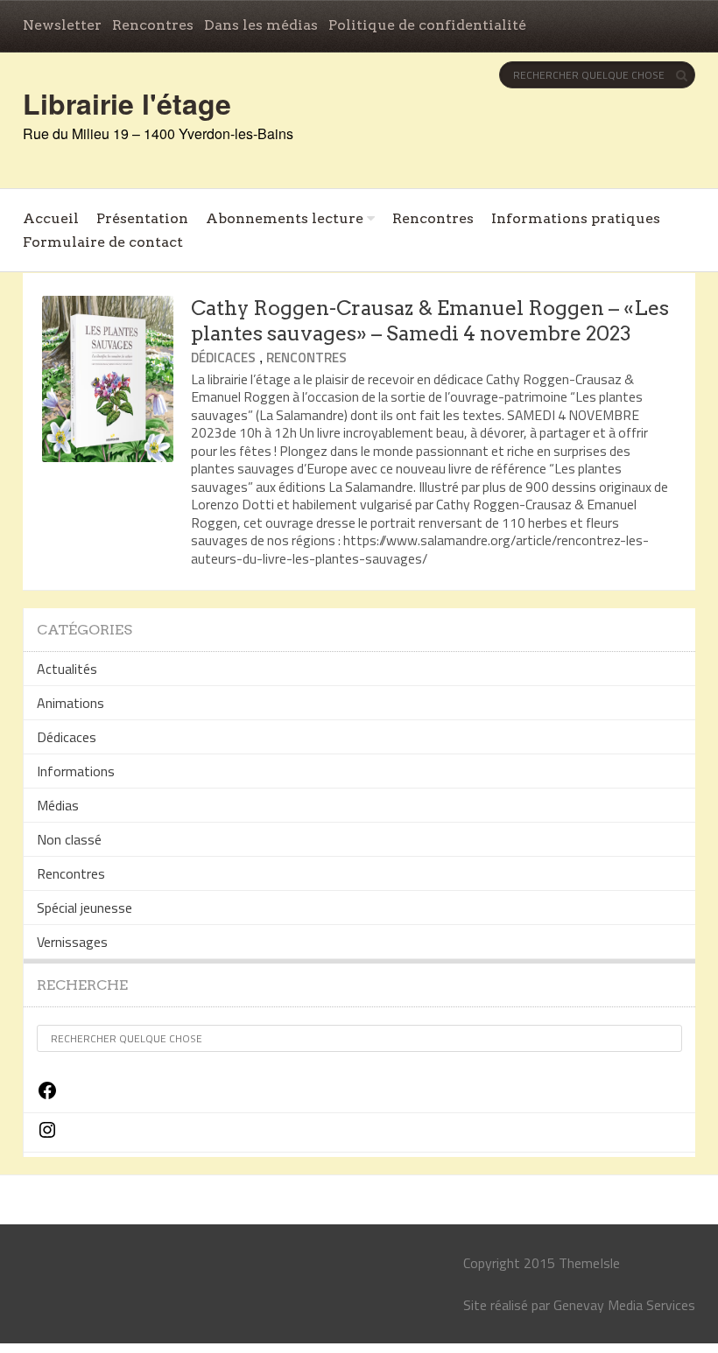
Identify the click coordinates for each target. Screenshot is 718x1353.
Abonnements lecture (284, 218)
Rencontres (153, 25)
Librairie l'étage (127, 103)
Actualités (67, 668)
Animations (70, 702)
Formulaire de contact (103, 242)
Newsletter (62, 25)
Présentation (142, 218)
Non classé (69, 839)
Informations (76, 771)
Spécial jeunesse (84, 907)
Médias (58, 805)
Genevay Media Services (624, 1304)
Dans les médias (261, 25)
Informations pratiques (575, 218)
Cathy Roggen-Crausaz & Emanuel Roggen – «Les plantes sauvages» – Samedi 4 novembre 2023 (430, 321)
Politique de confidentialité (427, 25)
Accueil (51, 218)
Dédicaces (223, 357)
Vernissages (72, 941)
